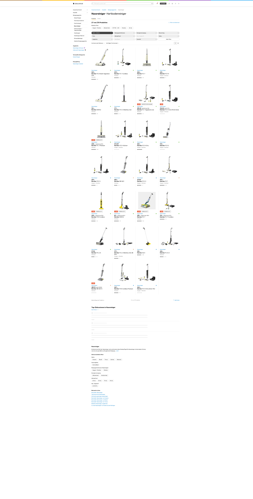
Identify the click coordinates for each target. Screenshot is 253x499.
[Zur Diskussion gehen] (135, 318)
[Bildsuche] (152, 3)
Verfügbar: (108, 43)
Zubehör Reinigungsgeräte (80, 41)
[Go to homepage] (78, 4)
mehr (117, 364)
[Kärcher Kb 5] (147, 242)
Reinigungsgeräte (77, 15)
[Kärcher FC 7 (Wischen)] (147, 63)
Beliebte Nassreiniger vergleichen (99, 417)
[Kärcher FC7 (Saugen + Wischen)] (169, 171)
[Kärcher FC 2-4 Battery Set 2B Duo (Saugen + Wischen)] (124, 242)
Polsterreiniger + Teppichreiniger (78, 29)
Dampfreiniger (77, 18)
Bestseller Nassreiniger (97, 406)
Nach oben (177, 300)
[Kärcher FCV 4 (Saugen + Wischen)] (169, 63)
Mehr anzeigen (135, 353)
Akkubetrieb (107, 28)
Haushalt (75, 12)
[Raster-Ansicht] (175, 43)
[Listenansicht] (178, 43)
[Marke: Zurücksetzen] (112, 33)
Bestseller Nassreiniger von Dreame (99, 411)
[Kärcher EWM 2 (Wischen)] (101, 99)
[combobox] (101, 43)
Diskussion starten (174, 308)
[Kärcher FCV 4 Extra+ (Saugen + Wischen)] (124, 135)
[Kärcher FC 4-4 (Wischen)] (169, 242)
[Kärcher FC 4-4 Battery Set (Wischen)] (124, 99)
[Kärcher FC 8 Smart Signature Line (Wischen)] (101, 63)
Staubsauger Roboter (79, 35)
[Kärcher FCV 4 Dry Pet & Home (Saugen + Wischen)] (169, 99)
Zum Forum (94, 309)
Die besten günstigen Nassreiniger (99, 409)
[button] (110, 70)
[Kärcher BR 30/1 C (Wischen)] (101, 278)
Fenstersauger (77, 23)
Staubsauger (77, 33)
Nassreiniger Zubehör (78, 63)
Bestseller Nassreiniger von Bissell (99, 413)
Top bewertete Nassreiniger (98, 407)
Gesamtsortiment (77, 10)
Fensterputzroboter (79, 20)
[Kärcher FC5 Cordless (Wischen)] (101, 206)
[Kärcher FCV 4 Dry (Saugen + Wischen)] (147, 135)
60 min (130, 28)
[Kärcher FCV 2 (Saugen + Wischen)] (169, 135)
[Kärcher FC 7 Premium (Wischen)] (101, 135)
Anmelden (163, 3)
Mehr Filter (168, 39)
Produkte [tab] (93, 18)
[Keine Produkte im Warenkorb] (179, 4)
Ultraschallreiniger (78, 38)
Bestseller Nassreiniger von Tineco (99, 415)
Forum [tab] (99, 18)
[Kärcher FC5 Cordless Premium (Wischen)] (124, 278)
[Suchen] (92, 3)
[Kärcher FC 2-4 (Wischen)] (101, 242)
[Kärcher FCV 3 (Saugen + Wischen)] (101, 171)
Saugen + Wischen (97, 28)
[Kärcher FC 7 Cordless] (169, 206)
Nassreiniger (77, 26)
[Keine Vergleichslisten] (172, 4)
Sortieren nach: (95, 43)
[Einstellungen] (157, 4)
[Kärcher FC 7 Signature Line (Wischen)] (147, 99)
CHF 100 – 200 (115, 28)
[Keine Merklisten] (175, 4)
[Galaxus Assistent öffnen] (169, 4)
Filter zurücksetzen (174, 22)
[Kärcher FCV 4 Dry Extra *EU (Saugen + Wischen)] (147, 278)
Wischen (124, 28)
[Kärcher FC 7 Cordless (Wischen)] (124, 63)
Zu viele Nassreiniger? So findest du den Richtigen (103, 418)
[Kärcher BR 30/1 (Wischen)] (124, 171)
